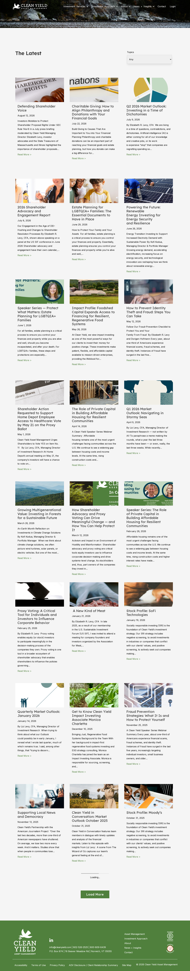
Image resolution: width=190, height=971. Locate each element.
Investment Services (74, 6)
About (124, 6)
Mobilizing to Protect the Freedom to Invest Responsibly (92, 917)
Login (173, 6)
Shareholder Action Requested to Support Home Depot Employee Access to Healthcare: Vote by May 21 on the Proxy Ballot (39, 419)
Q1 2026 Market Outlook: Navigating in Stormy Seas (145, 413)
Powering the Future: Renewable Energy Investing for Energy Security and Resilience (143, 215)
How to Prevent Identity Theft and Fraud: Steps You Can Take (148, 312)
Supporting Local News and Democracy (36, 814)
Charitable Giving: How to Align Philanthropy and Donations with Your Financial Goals (93, 112)
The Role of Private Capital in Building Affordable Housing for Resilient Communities (93, 415)
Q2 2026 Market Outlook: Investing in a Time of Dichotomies (146, 110)
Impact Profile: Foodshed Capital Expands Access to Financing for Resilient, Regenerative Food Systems (93, 316)
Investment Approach (103, 6)
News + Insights (143, 6)
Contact (162, 6)
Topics (130, 52)
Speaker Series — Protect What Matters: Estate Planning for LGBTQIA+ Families (38, 314)
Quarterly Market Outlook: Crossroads (39, 915)
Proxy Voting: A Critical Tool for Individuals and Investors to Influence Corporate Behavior (37, 617)
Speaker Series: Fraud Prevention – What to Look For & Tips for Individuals (148, 917)
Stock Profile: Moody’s (144, 812)
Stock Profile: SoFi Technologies (141, 613)
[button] (87, 6)
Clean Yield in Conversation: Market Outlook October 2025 (90, 816)
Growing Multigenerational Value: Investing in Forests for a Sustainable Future (39, 514)
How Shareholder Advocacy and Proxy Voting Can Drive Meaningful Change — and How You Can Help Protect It (93, 520)
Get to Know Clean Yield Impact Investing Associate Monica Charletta (91, 717)
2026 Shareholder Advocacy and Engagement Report (34, 211)
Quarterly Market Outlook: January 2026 (39, 713)
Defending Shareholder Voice (36, 108)
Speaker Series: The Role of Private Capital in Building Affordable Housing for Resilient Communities (146, 518)
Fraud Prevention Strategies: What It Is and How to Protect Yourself (147, 715)
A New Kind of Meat (89, 611)
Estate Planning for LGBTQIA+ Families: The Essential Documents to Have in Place (91, 213)
